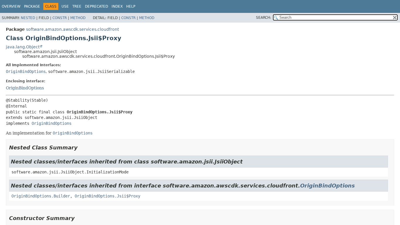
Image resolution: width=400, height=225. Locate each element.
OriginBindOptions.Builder (40, 196)
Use (65, 6)
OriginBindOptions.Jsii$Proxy (107, 196)
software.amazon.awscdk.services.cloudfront (72, 29)
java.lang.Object (23, 47)
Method (78, 18)
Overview (11, 6)
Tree (76, 6)
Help (130, 6)
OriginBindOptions (26, 71)
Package (32, 6)
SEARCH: (263, 18)
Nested (28, 18)
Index (117, 6)
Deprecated (96, 6)
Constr (59, 18)
